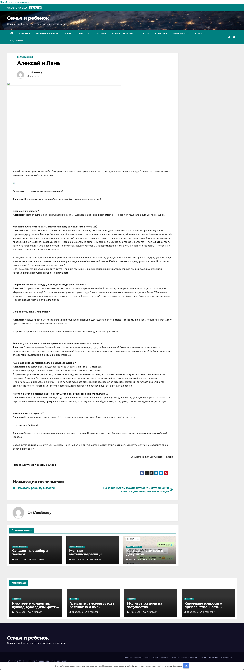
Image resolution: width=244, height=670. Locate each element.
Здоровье (16, 40)
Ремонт (200, 33)
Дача (68, 33)
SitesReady (36, 72)
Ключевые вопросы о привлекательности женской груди (203, 606)
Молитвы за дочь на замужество (144, 605)
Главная (24, 33)
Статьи (144, 33)
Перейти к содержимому (14, 2)
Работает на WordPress (18, 661)
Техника (100, 33)
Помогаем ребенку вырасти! (36, 488)
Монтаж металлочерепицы (85, 552)
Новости (83, 33)
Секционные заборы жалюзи (30, 552)
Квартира (161, 33)
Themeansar (61, 661)
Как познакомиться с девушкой (144, 552)
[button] (229, 37)
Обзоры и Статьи (47, 33)
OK (186, 666)
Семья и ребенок (28, 18)
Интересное (181, 33)
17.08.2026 (20, 612)
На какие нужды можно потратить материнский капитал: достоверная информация (136, 489)
